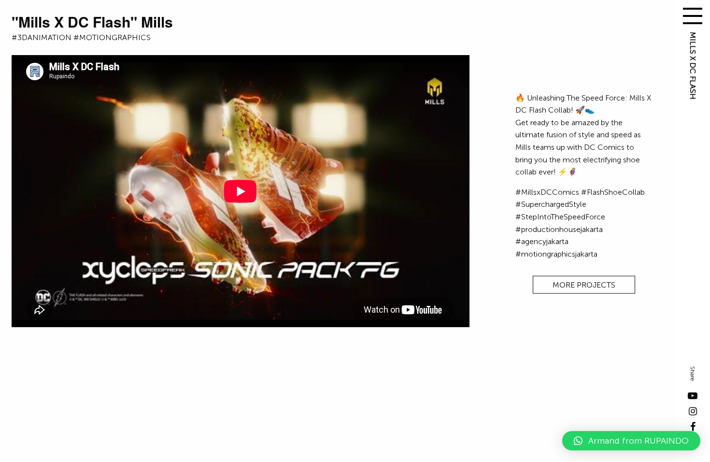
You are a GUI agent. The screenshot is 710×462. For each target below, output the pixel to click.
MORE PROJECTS (584, 284)
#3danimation (41, 37)
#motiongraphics (112, 37)
